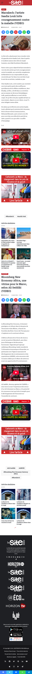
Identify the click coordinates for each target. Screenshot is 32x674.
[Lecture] (16, 160)
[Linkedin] (11, 32)
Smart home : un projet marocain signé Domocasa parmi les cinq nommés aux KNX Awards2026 (23, 264)
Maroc (3, 9)
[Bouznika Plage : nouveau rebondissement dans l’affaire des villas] (24, 233)
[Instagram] (22, 557)
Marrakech (10, 216)
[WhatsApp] (24, 32)
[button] (16, 160)
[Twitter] (7, 32)
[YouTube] (18, 557)
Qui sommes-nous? (22, 654)
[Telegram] (28, 32)
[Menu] (2, 3)
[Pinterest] (16, 32)
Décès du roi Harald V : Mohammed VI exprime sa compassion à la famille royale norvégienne (8, 264)
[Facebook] (3, 32)
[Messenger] (20, 32)
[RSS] (7, 557)
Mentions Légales (11, 657)
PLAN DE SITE (21, 657)
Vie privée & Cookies (10, 654)
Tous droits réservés (22, 651)
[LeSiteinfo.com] (16, 3)
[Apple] (20, 557)
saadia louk (22, 216)
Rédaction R (6, 27)
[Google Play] (24, 557)
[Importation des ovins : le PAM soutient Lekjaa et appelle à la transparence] (8, 233)
